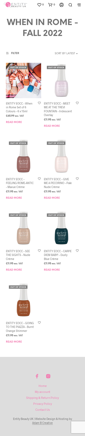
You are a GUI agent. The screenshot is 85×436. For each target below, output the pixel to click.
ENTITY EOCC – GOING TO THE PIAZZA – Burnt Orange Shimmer (20, 326)
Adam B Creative (42, 422)
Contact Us (42, 409)
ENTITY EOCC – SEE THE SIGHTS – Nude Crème (18, 255)
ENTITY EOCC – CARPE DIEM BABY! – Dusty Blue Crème (58, 255)
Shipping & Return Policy (42, 397)
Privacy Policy (42, 403)
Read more (14, 122)
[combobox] (61, 53)
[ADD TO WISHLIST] (39, 103)
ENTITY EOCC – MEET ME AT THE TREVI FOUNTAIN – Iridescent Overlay (58, 109)
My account (42, 391)
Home (43, 386)
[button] (40, 5)
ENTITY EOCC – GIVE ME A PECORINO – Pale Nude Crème (58, 183)
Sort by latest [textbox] (65, 53)
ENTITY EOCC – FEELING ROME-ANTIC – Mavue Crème (20, 183)
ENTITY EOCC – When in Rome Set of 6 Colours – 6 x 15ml (19, 107)
